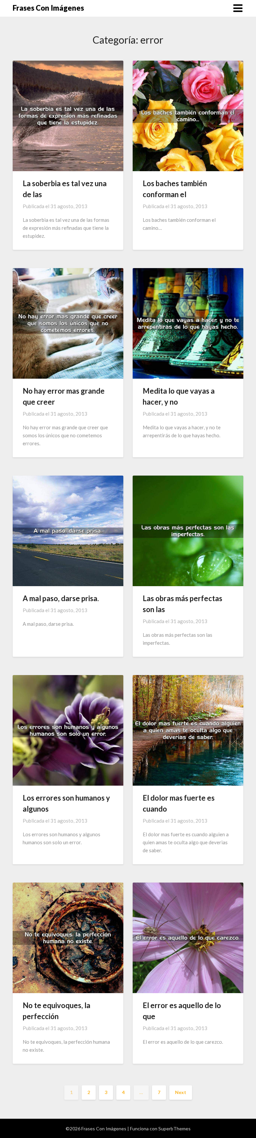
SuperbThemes (174, 1128)
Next (180, 1092)
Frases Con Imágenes (48, 7)
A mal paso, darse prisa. (61, 598)
